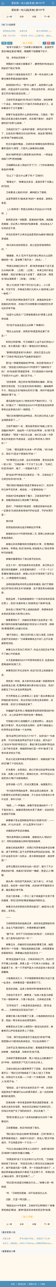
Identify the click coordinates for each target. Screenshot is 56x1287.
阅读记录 (22, 1284)
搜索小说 (33, 1284)
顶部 (43, 1284)
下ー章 (47, 1224)
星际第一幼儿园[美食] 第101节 (28, 3)
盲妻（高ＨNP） (10, 35)
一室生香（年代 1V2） (29, 35)
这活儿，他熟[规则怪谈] (13, 1243)
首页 (13, 1284)
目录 (22, 1224)
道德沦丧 (23, 31)
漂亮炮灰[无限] (9, 31)
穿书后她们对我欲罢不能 (30, 1238)
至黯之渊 (6, 1238)
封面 (34, 1224)
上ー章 (9, 1224)
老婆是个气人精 (43, 1238)
